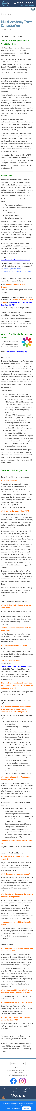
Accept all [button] (26, 1108)
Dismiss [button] (8, 1108)
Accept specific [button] (16, 1108)
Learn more (26, 1106)
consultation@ (6, 666)
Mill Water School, (16, 302)
